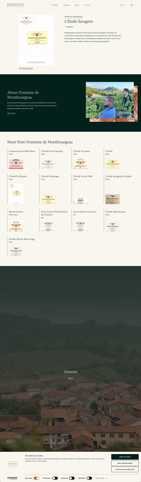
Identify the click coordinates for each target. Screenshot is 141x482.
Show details (100, 478)
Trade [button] (122, 5)
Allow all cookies (125, 457)
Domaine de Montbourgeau (73, 16)
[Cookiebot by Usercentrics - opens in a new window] (12, 478)
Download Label (27, 68)
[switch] (55, 478)
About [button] (77, 5)
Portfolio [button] (55, 5)
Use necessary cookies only (125, 469)
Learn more (11, 113)
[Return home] (15, 5)
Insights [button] (66, 5)
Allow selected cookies (125, 463)
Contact (87, 5)
